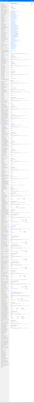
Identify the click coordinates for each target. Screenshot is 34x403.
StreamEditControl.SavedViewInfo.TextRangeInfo (4, 197)
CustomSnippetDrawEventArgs (3, 151)
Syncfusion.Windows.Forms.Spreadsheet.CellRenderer (4, 246)
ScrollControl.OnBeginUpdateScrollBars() (14, 25)
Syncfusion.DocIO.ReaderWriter (3, 26)
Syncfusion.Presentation (3, 83)
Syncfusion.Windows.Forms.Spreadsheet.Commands (4, 248)
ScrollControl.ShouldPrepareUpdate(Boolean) (14, 41)
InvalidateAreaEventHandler (3, 168)
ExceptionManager (2, 159)
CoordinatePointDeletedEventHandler (4, 149)
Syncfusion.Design (2, 19)
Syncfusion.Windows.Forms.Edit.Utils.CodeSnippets (4, 224)
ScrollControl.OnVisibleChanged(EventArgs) (14, 37)
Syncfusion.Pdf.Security (3, 75)
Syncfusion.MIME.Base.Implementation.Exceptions (4, 49)
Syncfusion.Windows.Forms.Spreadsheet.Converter (4, 250)
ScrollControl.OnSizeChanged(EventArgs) (14, 34)
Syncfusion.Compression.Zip (3, 15)
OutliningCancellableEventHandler (4, 178)
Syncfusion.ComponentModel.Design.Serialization (4, 8)
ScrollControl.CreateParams (12, 13)
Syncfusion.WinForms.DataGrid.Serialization (4, 310)
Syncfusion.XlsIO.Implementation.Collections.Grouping (4, 339)
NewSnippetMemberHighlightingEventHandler (4, 176)
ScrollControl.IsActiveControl (13, 22)
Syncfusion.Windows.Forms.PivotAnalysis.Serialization (4, 240)
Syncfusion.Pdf (2, 64)
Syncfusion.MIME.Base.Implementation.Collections (4, 47)
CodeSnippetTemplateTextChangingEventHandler (4, 134)
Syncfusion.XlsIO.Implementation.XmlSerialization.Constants (3, 352)
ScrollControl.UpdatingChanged (13, 45)
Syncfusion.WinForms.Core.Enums (3, 300)
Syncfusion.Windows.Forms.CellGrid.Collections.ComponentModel (5, 108)
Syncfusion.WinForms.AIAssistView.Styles (4, 294)
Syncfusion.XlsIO (2, 334)
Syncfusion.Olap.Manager (3, 61)
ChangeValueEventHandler (3, 130)
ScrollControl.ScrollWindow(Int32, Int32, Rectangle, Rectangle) (15, 40)
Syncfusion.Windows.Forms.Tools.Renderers (4, 281)
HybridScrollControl (3, 163)
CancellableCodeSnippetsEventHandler (4, 128)
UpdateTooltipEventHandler (3, 205)
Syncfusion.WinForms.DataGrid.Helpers (4, 307)
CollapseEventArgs (2, 136)
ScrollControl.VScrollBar (12, 48)
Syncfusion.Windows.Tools (3, 291)
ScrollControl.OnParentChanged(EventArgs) (14, 33)
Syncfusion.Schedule (2, 88)
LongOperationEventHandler (3, 174)
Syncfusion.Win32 (2, 98)
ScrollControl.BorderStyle (12, 12)
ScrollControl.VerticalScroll (12, 46)
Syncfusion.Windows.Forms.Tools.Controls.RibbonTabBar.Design (4, 266)
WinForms (6, 0)
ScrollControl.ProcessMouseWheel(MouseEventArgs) (15, 39)
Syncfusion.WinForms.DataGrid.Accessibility (4, 303)
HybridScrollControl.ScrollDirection (4, 164)
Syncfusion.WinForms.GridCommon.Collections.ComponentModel (5, 319)
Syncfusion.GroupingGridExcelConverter (4, 38)
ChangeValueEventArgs (3, 129)
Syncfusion (2, 3)
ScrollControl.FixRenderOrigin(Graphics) (14, 17)
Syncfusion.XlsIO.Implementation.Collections (4, 338)
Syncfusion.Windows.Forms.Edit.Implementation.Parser (3, 220)
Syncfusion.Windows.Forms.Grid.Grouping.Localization (4, 232)
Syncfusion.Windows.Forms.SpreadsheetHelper (5, 260)
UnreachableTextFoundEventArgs (4, 201)
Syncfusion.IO (2, 42)
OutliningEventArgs (2, 179)
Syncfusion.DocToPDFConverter (3, 30)
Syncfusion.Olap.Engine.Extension (3, 60)
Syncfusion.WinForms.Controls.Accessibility (4, 296)
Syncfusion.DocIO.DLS (3, 23)
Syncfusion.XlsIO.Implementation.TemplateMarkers (3, 345)
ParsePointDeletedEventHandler (4, 182)
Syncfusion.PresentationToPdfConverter (4, 84)
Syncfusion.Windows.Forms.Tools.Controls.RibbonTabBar (4, 264)
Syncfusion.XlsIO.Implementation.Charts (4, 337)
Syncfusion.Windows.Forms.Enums (4, 226)
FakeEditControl (2, 160)
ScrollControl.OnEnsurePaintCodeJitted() (14, 29)
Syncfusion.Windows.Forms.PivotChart (4, 241)
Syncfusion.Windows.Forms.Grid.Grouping (4, 231)
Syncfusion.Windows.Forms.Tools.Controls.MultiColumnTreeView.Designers (4, 263)
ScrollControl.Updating (12, 44)
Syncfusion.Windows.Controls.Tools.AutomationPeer (4, 103)
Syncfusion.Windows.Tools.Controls (4, 292)
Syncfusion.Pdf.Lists (2, 72)
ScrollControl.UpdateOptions (13, 43)
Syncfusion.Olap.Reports (3, 63)
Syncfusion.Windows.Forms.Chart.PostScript (4, 113)
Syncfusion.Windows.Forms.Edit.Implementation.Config (3, 215)
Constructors (32, 3)
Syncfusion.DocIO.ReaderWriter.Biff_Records (4, 27)
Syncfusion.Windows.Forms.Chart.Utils (4, 116)
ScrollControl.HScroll (12, 20)
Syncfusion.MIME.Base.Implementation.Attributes (4, 46)
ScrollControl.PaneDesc (12, 38)
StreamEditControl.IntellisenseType (4, 195)
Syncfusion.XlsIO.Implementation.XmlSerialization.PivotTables (3, 354)
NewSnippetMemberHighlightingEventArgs (4, 175)
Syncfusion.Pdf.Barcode (3, 65)
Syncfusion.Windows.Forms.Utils (3, 284)
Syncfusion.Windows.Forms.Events (4, 227)
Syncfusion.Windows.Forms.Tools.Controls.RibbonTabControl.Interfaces (4, 267)
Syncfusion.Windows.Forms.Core (3, 121)
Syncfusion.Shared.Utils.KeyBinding (4, 90)
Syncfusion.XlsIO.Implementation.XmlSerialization (3, 349)
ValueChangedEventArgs (3, 206)
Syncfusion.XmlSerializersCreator (3, 365)
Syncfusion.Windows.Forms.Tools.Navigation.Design (4, 277)
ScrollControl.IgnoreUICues (12, 21)
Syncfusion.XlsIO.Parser (3, 359)
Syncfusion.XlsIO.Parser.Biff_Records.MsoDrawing (4, 363)
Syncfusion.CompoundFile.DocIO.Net (4, 10)
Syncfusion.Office (2, 53)
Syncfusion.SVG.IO (2, 94)
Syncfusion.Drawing (2, 31)
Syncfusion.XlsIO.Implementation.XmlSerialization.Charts (3, 351)
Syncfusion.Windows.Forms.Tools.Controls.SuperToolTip (4, 270)
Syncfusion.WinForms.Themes (3, 333)
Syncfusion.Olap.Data (2, 57)
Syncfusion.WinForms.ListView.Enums (4, 329)
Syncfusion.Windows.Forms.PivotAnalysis (4, 239)
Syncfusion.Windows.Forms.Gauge (3, 228)
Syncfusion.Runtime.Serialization (3, 87)
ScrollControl (2, 190)
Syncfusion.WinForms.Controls (3, 295)
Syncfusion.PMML (2, 82)
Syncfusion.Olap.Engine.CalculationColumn (4, 59)
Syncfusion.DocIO (2, 22)
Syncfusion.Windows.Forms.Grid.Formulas (4, 230)
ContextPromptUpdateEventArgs (4, 147)
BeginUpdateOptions (3, 125)
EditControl (2, 156)
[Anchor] (10, 56)
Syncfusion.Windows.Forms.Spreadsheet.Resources (4, 259)
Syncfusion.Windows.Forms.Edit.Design (4, 210)
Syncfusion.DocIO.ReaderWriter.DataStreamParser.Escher (3, 28)
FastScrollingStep (12, 116)
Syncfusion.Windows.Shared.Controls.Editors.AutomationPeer (4, 288)
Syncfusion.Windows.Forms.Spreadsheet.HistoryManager (4, 257)
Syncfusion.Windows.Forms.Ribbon (4, 243)
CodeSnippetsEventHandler (3, 132)
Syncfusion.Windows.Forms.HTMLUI (4, 234)
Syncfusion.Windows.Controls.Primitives (4, 101)
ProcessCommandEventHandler (4, 186)
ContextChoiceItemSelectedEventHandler (4, 141)
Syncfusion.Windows (2, 99)
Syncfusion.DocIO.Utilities (3, 29)
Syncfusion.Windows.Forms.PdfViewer (4, 238)
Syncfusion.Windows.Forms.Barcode (4, 105)
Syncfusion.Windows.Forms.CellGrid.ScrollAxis (4, 110)
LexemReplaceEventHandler (3, 170)
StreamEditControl (2, 194)
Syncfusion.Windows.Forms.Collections (4, 117)
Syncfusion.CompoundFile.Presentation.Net (4, 11)
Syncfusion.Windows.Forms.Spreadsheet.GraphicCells (4, 253)
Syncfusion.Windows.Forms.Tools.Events (4, 273)
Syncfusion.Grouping (2, 37)
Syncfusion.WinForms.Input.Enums (4, 325)
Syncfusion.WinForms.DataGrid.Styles (4, 311)
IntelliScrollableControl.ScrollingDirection (4, 167)
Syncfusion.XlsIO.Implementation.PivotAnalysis (4, 341)
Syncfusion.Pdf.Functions (3, 67)
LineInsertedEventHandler (3, 172)
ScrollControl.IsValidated (12, 23)
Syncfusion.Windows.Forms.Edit (3, 124)
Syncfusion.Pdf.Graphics (3, 68)
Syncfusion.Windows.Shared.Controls (4, 287)
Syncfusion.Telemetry (2, 95)
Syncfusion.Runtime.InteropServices (4, 86)
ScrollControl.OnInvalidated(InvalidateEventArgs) (14, 31)
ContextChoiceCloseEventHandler (4, 137)
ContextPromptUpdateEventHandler (4, 148)
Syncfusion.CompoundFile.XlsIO (3, 12)
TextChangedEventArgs (3, 198)
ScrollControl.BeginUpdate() (12, 11)
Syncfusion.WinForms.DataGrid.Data (4, 304)
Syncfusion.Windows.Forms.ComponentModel (4, 120)
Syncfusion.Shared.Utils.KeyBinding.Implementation (4, 91)
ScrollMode (2, 191)
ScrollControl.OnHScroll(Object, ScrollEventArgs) (14, 224)
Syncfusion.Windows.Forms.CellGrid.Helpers (4, 109)
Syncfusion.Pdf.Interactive (3, 71)
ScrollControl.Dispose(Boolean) (13, 15)
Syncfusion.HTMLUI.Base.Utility (3, 41)
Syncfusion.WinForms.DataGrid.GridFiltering (4, 306)
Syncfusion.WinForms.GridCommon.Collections (4, 318)
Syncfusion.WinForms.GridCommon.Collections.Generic (5, 321)
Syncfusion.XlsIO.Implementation (3, 336)
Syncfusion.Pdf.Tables (2, 76)
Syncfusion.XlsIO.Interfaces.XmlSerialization (4, 358)
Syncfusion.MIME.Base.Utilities (3, 52)
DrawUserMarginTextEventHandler (4, 155)
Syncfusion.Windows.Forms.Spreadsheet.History (5, 256)
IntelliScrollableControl (14, 8)
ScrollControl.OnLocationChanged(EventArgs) (14, 32)
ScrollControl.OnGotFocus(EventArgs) (13, 30)
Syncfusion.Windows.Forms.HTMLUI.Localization (5, 235)
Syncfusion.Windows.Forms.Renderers (4, 242)
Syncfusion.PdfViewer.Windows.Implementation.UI (5, 80)
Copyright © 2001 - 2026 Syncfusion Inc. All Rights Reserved (28, 402)
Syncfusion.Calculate (2, 4)
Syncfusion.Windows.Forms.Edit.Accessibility (4, 209)
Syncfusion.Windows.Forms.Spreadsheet (4, 245)
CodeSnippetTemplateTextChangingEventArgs (5, 133)
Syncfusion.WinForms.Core (3, 299)
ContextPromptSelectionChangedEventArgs (4, 145)
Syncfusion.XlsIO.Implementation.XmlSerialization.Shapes (3, 355)
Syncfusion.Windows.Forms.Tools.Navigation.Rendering (4, 280)
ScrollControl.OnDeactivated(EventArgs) (14, 28)
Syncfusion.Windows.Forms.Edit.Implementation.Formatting (3, 217)
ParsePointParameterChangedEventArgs (4, 183)
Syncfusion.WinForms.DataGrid (3, 302)
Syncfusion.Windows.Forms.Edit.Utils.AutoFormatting (4, 223)
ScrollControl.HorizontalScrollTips (13, 19)
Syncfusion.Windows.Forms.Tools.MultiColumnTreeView (3, 274)
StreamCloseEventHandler (3, 193)
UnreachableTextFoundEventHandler (4, 202)
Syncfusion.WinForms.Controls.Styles (4, 298)
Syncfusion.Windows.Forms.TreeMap (4, 283)
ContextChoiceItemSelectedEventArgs (4, 140)
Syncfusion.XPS (2, 366)
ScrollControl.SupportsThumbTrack (13, 42)
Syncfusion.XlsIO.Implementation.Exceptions (4, 340)
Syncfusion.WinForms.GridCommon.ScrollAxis (4, 322)
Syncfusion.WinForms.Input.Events (4, 326)
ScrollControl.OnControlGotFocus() (13, 26)
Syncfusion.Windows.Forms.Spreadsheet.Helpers (4, 255)
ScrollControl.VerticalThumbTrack (13, 47)
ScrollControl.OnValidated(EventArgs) (13, 35)
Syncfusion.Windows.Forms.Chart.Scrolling (4, 114)
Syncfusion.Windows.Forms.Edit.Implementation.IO (3, 218)
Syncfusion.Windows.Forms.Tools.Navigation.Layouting (4, 278)
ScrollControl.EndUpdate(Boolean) (13, 16)
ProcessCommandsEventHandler (4, 187)
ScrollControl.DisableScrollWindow (13, 14)
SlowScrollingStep (17, 116)
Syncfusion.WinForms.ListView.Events (4, 330)
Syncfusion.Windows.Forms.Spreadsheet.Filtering (4, 252)
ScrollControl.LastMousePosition (13, 24)
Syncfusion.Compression (3, 14)
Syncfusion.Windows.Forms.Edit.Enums (4, 212)
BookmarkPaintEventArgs (3, 126)
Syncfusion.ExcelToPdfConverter (3, 33)
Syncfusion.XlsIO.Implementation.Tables (4, 344)
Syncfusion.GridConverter (3, 34)
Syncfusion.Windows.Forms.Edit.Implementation (5, 214)
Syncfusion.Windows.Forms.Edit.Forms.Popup (4, 213)
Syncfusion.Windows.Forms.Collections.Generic (4, 118)
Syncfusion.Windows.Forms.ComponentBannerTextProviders (3, 119)
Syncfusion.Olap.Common (3, 56)
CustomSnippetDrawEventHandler (4, 152)
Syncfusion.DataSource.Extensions (3, 18)
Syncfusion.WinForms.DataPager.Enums (4, 315)
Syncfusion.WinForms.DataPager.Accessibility (4, 314)
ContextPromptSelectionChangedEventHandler (4, 146)
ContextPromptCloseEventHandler (4, 144)
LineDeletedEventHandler (3, 171)
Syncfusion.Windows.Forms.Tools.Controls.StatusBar (4, 269)
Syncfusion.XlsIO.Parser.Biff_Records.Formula (4, 361)
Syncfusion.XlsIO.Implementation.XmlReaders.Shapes (4, 348)
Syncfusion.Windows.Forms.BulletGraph (4, 106)
